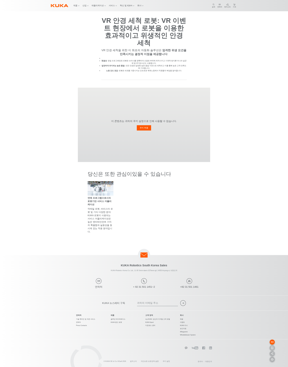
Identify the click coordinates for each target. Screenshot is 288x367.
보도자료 (183, 328)
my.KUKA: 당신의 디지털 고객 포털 (157, 319)
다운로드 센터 (150, 325)
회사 (139, 5)
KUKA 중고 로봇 (116, 322)
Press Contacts (81, 325)
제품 (75, 5)
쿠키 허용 (144, 128)
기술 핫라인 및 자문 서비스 (85, 319)
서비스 (112, 5)
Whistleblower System (188, 335)
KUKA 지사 (184, 325)
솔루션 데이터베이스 (118, 319)
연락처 (78, 322)
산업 (84, 5)
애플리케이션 (98, 5)
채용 (181, 319)
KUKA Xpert (149, 322)
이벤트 (182, 322)
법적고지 (133, 361)
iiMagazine (184, 332)
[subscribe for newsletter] (183, 303)
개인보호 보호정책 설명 (150, 361)
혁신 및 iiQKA (126, 5)
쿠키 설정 (166, 361)
